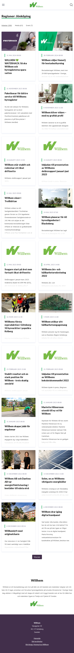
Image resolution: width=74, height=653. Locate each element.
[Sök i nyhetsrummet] (71, 4)
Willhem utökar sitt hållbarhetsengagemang (54, 323)
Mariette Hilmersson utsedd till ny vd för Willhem (53, 410)
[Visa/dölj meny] (3, 4)
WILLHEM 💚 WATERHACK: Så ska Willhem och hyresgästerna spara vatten (16, 66)
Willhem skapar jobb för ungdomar (17, 428)
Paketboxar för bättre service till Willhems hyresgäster (16, 96)
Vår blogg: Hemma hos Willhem (37, 644)
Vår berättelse (37, 641)
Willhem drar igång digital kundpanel (52, 513)
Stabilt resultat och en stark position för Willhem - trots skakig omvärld (16, 379)
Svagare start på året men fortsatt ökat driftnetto (18, 271)
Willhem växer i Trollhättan (13, 199)
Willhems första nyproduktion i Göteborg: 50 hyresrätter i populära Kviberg (18, 326)
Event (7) (29, 25)
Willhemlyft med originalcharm (14, 532)
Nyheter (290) (7, 25)
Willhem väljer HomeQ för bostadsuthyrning (54, 62)
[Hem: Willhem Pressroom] (36, 4)
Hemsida (37, 638)
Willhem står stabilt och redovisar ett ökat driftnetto (17, 168)
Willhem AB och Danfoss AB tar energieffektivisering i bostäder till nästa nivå (18, 483)
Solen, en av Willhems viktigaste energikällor (54, 480)
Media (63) (19, 25)
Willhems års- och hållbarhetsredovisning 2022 (54, 272)
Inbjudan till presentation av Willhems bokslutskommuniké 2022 (55, 377)
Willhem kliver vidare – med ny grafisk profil (54, 114)
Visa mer (37, 557)
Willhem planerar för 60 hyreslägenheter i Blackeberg (54, 220)
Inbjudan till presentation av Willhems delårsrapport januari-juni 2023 (55, 169)
